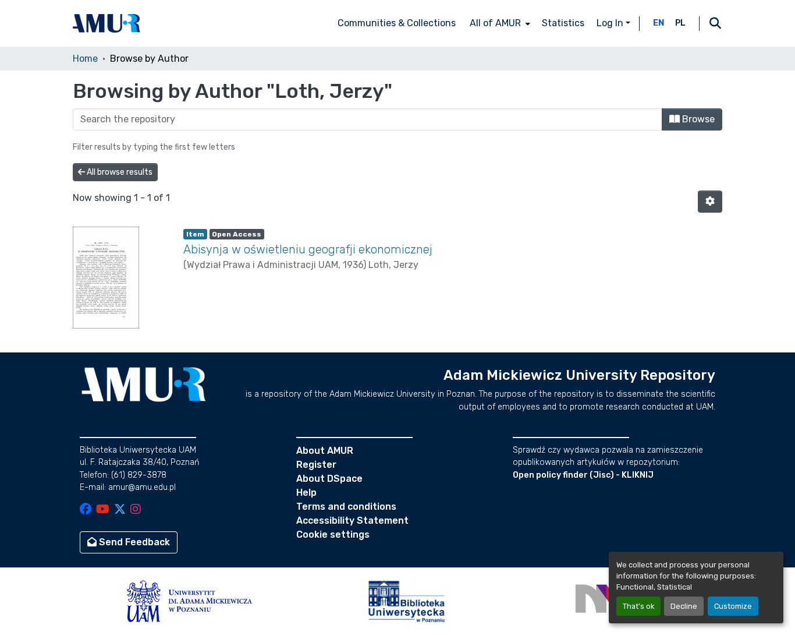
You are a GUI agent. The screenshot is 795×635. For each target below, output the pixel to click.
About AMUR (324, 450)
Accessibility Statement (352, 520)
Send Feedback (133, 542)
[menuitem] (498, 23)
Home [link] (85, 58)
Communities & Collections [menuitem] (397, 23)
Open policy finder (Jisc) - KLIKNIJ (583, 475)
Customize (733, 606)
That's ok (638, 606)
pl (680, 23)
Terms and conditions (346, 506)
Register (316, 464)
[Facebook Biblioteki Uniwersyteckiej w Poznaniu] (85, 510)
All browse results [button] (118, 172)
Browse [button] (697, 119)
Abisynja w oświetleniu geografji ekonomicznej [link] (307, 249)
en (659, 23)
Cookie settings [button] (333, 534)
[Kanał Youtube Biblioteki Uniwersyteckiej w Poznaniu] (102, 510)
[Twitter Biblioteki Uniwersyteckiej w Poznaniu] (120, 510)
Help (306, 492)
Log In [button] (611, 23)
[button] (106, 23)
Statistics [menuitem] (563, 23)
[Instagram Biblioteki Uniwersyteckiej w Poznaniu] (135, 510)
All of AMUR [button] (495, 23)
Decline (683, 606)
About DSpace (329, 478)
